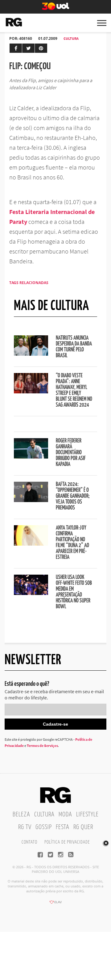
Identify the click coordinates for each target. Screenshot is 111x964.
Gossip (43, 827)
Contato (29, 842)
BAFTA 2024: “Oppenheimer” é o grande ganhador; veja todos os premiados (73, 496)
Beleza (21, 814)
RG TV (24, 827)
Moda (65, 814)
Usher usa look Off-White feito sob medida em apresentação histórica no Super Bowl (74, 592)
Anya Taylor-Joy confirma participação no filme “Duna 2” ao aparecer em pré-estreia (72, 542)
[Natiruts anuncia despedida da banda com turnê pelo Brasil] (31, 353)
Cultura (71, 38)
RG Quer (83, 827)
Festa (62, 827)
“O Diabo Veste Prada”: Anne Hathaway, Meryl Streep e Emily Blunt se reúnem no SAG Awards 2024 (74, 390)
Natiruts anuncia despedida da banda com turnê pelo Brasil (74, 346)
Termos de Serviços (42, 745)
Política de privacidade (67, 842)
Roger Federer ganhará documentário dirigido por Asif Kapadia (71, 452)
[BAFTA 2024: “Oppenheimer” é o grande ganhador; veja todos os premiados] (31, 500)
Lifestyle (87, 814)
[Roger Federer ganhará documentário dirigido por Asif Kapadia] (31, 456)
